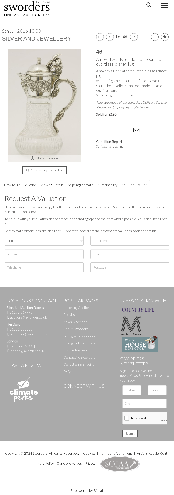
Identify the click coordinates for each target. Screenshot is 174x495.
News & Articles (75, 322)
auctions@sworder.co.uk (27, 317)
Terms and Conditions (116, 453)
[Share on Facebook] (100, 131)
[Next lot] (134, 37)
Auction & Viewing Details (44, 185)
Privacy (90, 463)
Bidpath (99, 490)
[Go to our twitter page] (77, 394)
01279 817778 (21, 312)
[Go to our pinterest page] (86, 394)
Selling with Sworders (79, 336)
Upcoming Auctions (77, 307)
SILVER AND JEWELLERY (36, 38)
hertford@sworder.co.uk (28, 334)
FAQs (67, 372)
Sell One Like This (135, 185)
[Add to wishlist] (165, 37)
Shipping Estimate (80, 185)
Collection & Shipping (78, 364)
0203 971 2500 (21, 346)
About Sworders (75, 329)
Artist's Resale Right (152, 453)
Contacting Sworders (79, 357)
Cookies (89, 453)
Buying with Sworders (79, 343)
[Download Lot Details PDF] (155, 37)
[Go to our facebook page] (67, 394)
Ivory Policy (45, 463)
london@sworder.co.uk (25, 351)
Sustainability (107, 185)
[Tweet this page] (109, 131)
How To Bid (12, 185)
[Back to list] (100, 37)
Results (69, 314)
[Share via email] (137, 131)
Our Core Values (69, 463)
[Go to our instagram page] (128, 131)
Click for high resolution (47, 170)
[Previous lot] (110, 37)
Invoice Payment (75, 350)
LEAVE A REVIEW (24, 365)
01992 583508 (21, 329)
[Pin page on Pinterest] (118, 131)
